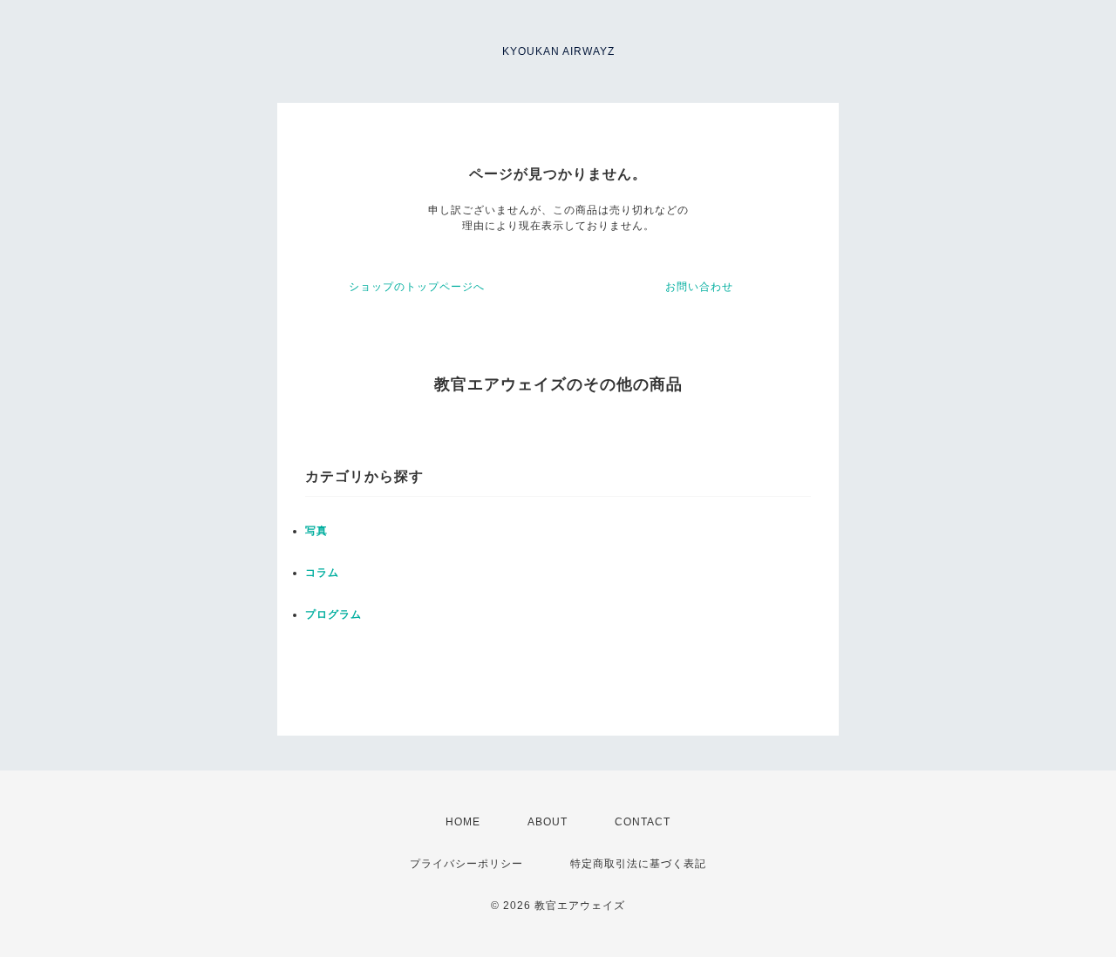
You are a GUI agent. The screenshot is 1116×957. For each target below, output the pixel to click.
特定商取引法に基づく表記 (638, 864)
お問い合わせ (699, 287)
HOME (463, 822)
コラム (322, 573)
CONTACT (642, 822)
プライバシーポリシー (466, 864)
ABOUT (547, 822)
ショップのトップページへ (417, 287)
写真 (316, 531)
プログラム (333, 614)
